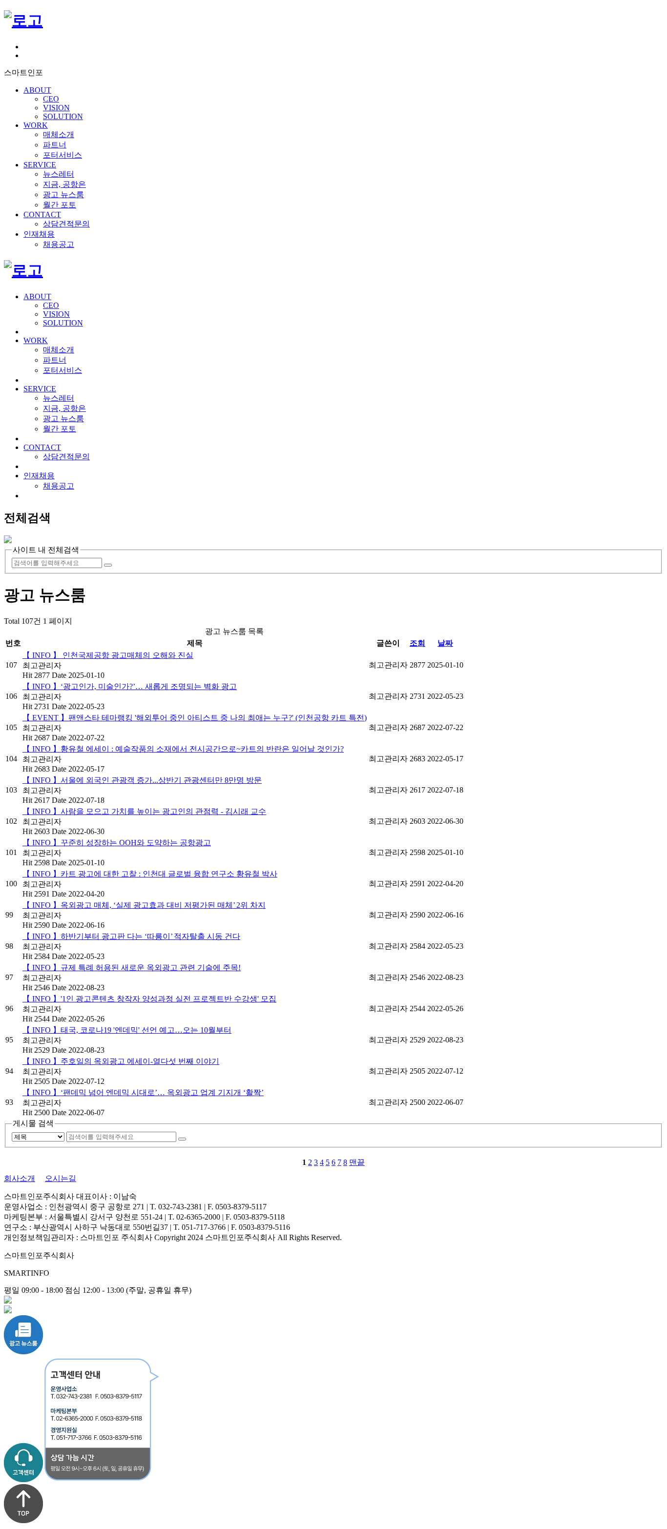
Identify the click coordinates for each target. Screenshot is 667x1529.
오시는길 (60, 1178)
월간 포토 (59, 205)
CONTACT (42, 214)
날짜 (445, 643)
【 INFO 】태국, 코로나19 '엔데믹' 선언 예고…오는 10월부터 (126, 1030)
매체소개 (58, 134)
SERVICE (39, 165)
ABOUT (37, 90)
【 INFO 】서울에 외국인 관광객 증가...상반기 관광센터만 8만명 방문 (142, 780)
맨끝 (357, 1162)
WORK (35, 125)
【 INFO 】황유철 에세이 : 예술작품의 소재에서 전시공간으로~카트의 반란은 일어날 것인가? (183, 749)
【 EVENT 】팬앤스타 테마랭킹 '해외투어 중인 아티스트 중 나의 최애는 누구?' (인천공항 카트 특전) (194, 718)
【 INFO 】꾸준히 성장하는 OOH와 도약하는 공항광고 (116, 842)
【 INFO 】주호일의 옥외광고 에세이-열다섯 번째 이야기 (120, 1061)
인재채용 (39, 234)
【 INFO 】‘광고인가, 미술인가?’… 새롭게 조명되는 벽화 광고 (129, 686)
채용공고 (58, 244)
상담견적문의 (66, 224)
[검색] (108, 565)
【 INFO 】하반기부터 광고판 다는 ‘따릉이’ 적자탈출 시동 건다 (131, 936)
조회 (417, 643)
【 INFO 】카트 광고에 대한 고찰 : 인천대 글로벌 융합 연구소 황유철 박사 (149, 874)
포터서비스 (62, 155)
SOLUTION (63, 116)
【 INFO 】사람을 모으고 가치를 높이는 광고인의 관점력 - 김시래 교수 (144, 811)
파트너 (54, 145)
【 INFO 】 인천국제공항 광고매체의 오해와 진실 (107, 655)
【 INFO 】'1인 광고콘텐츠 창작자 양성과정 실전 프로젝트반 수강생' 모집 (149, 999)
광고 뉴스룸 (63, 194)
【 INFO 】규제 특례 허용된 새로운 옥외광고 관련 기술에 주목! (131, 967)
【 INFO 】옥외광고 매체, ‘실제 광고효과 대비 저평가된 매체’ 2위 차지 (144, 905)
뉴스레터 (58, 174)
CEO (51, 99)
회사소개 (19, 1178)
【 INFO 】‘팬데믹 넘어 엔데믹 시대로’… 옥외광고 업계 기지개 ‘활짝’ (143, 1092)
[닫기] (8, 540)
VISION (56, 107)
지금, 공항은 (64, 184)
